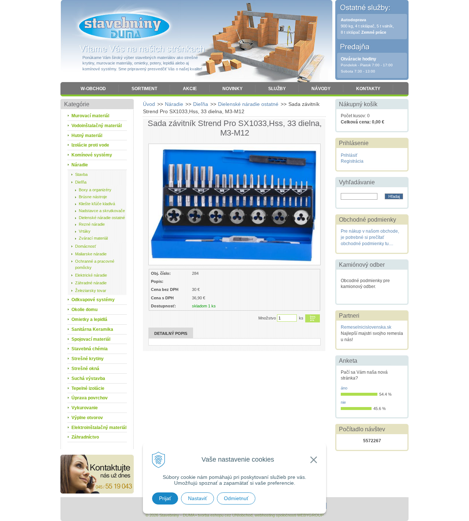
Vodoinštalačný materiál (96, 125)
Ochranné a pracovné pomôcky (94, 264)
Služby (277, 88)
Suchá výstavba (88, 378)
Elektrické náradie (91, 275)
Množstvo (267, 318)
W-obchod (93, 88)
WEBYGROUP (310, 515)
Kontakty (368, 88)
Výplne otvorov (87, 417)
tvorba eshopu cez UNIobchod (225, 515)
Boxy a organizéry (95, 190)
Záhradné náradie (91, 283)
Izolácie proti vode (90, 145)
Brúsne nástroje (93, 197)
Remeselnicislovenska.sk (366, 327)
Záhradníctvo (85, 437)
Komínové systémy (91, 155)
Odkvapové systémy (93, 299)
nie (343, 402)
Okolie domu (84, 309)
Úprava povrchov (89, 397)
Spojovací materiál (90, 339)
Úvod (149, 104)
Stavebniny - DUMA (124, 26)
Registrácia (352, 161)
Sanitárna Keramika (92, 329)
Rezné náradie (92, 224)
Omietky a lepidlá (89, 319)
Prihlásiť (349, 155)
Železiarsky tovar (90, 290)
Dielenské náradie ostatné (248, 104)
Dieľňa (200, 104)
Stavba (81, 174)
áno (344, 388)
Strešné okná (85, 368)
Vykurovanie (84, 407)
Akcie (190, 88)
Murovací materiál (90, 115)
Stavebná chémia (89, 348)
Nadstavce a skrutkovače (102, 210)
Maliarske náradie (91, 254)
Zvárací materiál (93, 238)
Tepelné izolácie (87, 388)
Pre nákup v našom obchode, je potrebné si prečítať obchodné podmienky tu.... (370, 237)
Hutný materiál (86, 135)
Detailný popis (170, 333)
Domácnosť (85, 246)
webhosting (265, 515)
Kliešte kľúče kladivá (97, 204)
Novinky (232, 88)
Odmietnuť (236, 498)
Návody (320, 88)
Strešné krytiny (87, 358)
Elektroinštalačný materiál (98, 427)
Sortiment (144, 88)
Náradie (174, 104)
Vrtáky (85, 231)
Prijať (165, 498)
